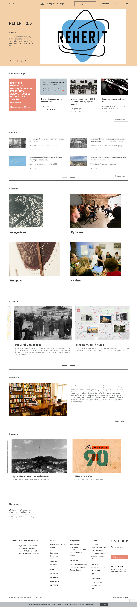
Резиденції (74, 555)
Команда (53, 547)
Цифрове (74, 561)
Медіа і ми (53, 562)
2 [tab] (14, 61)
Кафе (92, 588)
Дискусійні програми (98, 547)
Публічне (94, 541)
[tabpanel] (68, 36)
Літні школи (95, 571)
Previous (64, 121)
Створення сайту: (120, 598)
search (125, 547)
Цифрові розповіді (97, 556)
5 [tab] (25, 61)
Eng (126, 3)
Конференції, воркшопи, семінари (78, 548)
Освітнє (94, 564)
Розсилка (53, 564)
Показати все (120, 120)
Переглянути (120, 421)
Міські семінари (76, 552)
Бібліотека (54, 574)
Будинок (53, 550)
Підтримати (83, 4)
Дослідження (75, 544)
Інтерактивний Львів (78, 564)
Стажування (54, 556)
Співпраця (54, 553)
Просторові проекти (98, 553)
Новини (53, 559)
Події (52, 570)
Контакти (54, 585)
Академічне (75, 541)
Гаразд (104, 604)
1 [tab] (10, 61)
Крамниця (54, 581)
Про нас (53, 541)
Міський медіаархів (77, 567)
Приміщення (96, 579)
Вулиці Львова (75, 570)
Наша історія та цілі (57, 544)
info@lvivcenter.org (32, 553)
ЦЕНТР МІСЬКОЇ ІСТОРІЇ (28, 541)
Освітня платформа (98, 568)
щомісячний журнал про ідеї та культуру (118, 570)
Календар (105, 3)
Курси (92, 574)
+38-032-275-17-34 (30, 551)
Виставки (94, 544)
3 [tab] (17, 61)
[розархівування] (96, 550)
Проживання (95, 585)
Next (72, 121)
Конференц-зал (96, 583)
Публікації (94, 559)
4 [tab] (21, 61)
